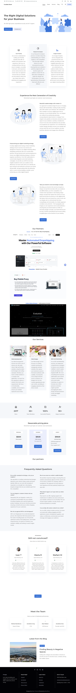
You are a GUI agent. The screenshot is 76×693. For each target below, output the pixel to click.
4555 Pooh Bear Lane (9, 1)
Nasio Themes (35, 691)
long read (42, 645)
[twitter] (68, 1)
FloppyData (32, 269)
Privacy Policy (24, 685)
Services (41, 680)
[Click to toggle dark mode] (65, 4)
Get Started (23, 680)
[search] (62, 4)
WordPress (47, 691)
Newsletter (41, 685)
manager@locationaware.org (31, 1)
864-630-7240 (20, 1)
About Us (41, 677)
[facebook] (62, 1)
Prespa (5, 674)
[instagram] (65, 1)
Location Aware (8, 4)
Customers (41, 682)
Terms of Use (24, 682)
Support (23, 677)
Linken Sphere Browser (32, 303)
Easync (28, 231)
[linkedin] (71, 1)
